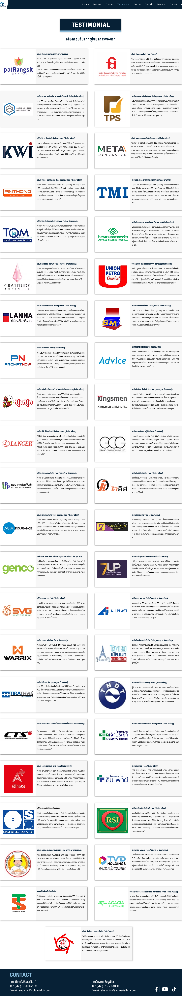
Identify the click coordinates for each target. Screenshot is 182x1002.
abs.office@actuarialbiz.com (118, 990)
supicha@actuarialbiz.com (35, 990)
